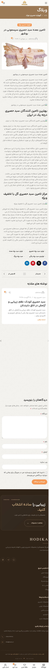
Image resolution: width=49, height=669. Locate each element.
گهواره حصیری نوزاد (33, 15)
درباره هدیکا (44, 581)
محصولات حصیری (43, 602)
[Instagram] (3, 560)
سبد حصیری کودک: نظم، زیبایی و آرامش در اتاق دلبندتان (26, 304)
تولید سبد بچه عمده (16, 251)
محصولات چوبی (43, 606)
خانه (45, 15)
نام (45, 441)
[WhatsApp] (14, 560)
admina (31, 39)
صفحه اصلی (44, 573)
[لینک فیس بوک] (44, 263)
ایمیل (44, 452)
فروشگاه (45, 577)
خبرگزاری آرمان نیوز (14, 654)
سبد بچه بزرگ (18, 256)
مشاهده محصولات (35, 523)
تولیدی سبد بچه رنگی (36, 256)
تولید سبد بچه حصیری (36, 251)
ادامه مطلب (41, 320)
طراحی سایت (41, 654)
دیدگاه (43, 413)
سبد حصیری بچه (39, 297)
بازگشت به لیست (24, 273)
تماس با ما (45, 585)
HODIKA (39, 539)
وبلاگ (46, 590)
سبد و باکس (44, 610)
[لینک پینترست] (33, 263)
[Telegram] (8, 560)
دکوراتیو (45, 614)
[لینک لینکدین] (27, 263)
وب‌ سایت (43, 462)
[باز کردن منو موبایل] (46, 3)
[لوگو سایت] (24, 3)
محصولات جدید (43, 619)
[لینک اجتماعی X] (39, 263)
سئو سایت (35, 654)
